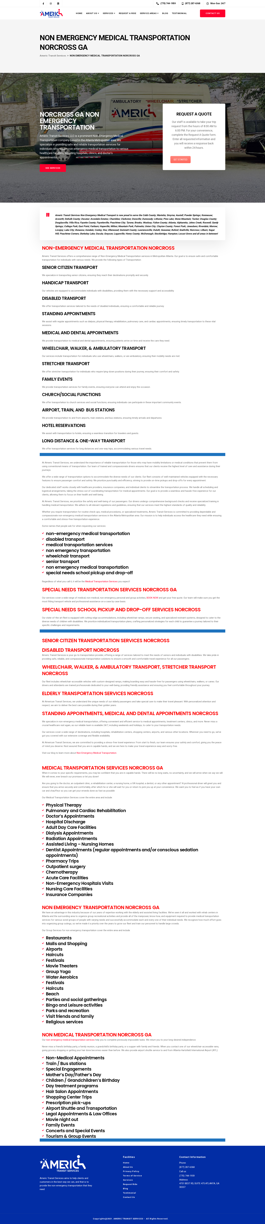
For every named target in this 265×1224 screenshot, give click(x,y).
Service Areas (148, 13)
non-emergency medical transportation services (70, 1039)
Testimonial (179, 13)
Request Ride (130, 1184)
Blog (165, 13)
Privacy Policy (131, 1171)
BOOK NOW (152, 597)
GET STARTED (180, 159)
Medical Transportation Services (101, 581)
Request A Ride (127, 13)
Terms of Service (132, 1175)
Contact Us (213, 13)
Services (108, 13)
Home (79, 13)
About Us (91, 13)
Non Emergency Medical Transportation (96, 753)
